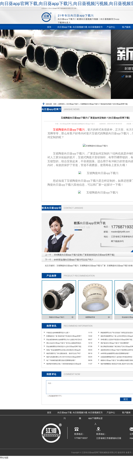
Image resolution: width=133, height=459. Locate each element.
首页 (54, 104)
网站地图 (4, 457)
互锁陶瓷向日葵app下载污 (67, 265)
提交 (125, 399)
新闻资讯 (61, 104)
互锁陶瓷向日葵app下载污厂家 (93, 265)
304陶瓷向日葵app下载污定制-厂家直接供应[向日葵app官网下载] (84, 254)
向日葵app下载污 (72, 104)
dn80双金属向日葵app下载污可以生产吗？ (74, 259)
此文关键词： (50, 265)
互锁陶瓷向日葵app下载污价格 (120, 265)
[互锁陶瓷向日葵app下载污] (95, 145)
